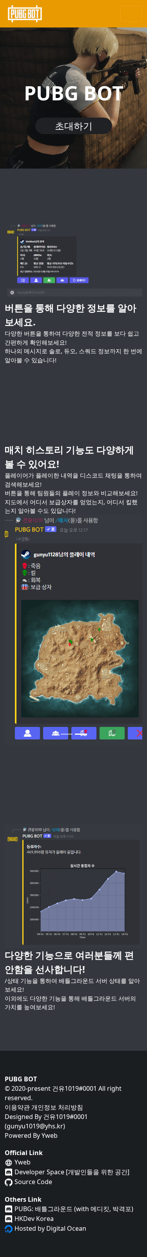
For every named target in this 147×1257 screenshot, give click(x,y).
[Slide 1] (67, 734)
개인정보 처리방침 (57, 1107)
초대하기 (74, 125)
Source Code (33, 1181)
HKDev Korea (34, 1218)
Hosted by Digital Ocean (50, 1228)
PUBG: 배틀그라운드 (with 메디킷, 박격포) (74, 1208)
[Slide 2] (81, 734)
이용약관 (17, 1107)
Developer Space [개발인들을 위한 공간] (72, 1172)
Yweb (50, 1135)
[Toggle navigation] (131, 14)
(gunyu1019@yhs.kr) (35, 1126)
